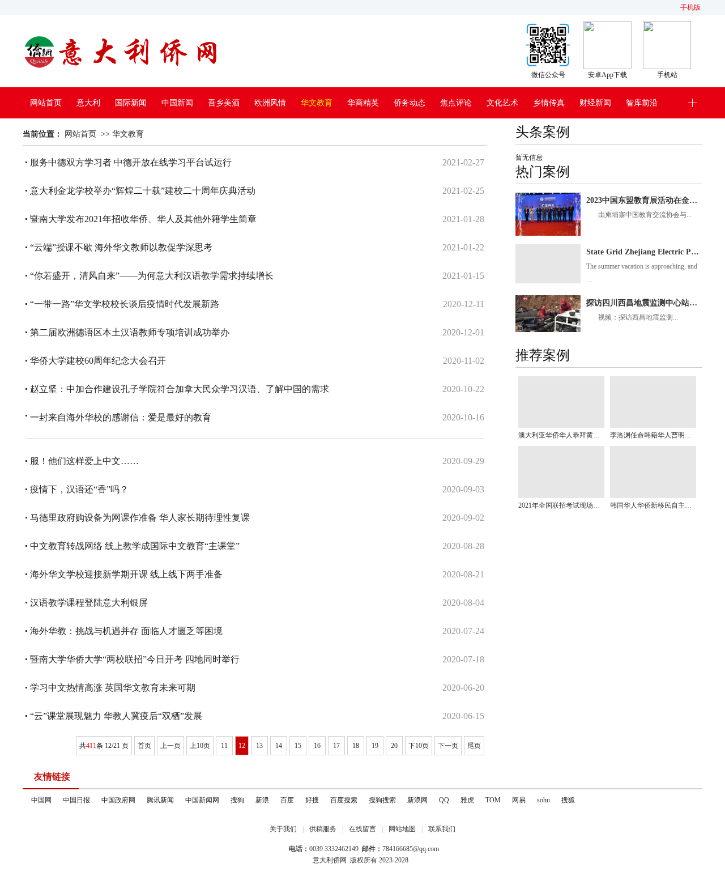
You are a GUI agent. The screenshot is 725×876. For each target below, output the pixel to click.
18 (356, 746)
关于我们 (283, 829)
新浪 (262, 800)
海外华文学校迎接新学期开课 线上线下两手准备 (126, 574)
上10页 (200, 746)
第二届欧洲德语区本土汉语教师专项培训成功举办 (129, 332)
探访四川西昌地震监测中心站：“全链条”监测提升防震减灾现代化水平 (644, 303)
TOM (493, 800)
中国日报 (76, 800)
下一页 (448, 746)
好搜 (312, 800)
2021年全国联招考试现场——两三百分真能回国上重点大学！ (561, 505)
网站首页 (46, 103)
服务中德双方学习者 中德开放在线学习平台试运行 (131, 162)
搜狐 (568, 800)
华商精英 (363, 103)
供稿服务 (322, 829)
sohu (543, 800)
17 (336, 746)
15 (298, 746)
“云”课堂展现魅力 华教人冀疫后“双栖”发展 (116, 716)
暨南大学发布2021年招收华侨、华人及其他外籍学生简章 (143, 219)
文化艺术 (502, 103)
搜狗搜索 (382, 800)
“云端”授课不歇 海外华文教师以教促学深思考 (121, 247)
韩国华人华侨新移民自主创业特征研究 (653, 505)
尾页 (474, 746)
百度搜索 (343, 800)
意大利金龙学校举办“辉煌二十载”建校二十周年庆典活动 (142, 190)
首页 (144, 746)
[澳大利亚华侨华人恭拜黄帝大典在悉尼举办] (561, 402)
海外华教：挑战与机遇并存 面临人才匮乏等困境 (126, 631)
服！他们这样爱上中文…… (84, 461)
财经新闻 (595, 103)
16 (317, 746)
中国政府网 (118, 800)
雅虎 (467, 800)
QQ (444, 800)
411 (91, 746)
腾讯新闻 (160, 800)
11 (224, 746)
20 (394, 746)
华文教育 (316, 103)
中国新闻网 (202, 800)
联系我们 (441, 829)
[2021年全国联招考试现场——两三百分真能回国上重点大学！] (561, 471)
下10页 (418, 746)
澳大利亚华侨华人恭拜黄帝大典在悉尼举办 (561, 435)
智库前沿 (642, 103)
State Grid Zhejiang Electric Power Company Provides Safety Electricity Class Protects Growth (644, 252)
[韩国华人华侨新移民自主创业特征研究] (653, 471)
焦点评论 (456, 103)
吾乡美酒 (224, 103)
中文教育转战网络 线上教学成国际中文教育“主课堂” (135, 546)
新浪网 (417, 800)
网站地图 (402, 829)
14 (279, 746)
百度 (287, 800)
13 (259, 746)
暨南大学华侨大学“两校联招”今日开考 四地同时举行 (135, 659)
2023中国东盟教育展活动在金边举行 (644, 200)
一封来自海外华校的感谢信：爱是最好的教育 (120, 417)
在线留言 (362, 829)
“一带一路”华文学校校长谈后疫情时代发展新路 (124, 304)
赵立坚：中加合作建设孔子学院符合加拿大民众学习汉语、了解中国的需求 (179, 389)
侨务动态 (409, 103)
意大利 (88, 103)
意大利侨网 (330, 860)
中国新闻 (177, 103)
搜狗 (237, 800)
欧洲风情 (270, 103)
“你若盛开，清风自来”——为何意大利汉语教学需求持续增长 (152, 275)
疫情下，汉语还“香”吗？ (79, 489)
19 (375, 746)
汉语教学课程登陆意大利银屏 (89, 602)
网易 (519, 800)
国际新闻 (131, 103)
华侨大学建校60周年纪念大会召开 (98, 360)
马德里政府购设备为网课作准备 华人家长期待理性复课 (140, 517)
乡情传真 (549, 103)
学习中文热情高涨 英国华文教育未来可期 (112, 687)
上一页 (170, 746)
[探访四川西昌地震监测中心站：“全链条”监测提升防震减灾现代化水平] (548, 313)
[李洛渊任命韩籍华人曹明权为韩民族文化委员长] (653, 402)
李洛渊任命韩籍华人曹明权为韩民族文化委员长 (653, 435)
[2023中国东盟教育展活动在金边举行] (548, 214)
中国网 (41, 800)
